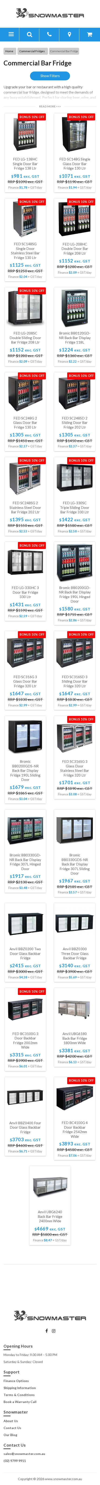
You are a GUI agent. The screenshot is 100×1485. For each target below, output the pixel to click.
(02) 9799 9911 (14, 1461)
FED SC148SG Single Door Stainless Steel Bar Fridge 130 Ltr (25, 251)
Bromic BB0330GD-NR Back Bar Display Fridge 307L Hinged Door (25, 862)
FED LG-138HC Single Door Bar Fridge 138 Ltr (25, 163)
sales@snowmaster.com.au (24, 1454)
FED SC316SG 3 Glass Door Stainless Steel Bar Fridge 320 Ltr (74, 768)
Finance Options (16, 1381)
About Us (10, 1421)
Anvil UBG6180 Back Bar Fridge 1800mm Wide (74, 1038)
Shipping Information (19, 1388)
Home (9, 51)
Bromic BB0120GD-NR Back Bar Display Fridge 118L (75, 337)
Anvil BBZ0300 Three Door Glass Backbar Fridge (75, 953)
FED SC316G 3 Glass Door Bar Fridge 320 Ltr (25, 681)
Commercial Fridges (32, 51)
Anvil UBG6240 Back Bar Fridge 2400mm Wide (50, 1216)
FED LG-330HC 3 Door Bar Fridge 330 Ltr (25, 592)
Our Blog (10, 1435)
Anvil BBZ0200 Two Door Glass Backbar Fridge (25, 953)
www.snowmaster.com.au (63, 1479)
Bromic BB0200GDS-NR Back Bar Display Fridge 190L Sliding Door (25, 770)
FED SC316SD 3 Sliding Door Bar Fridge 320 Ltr (75, 681)
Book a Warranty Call (20, 1402)
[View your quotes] (89, 35)
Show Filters (50, 76)
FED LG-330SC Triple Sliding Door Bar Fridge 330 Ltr (74, 507)
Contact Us (12, 1428)
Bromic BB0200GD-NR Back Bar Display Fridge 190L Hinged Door (75, 594)
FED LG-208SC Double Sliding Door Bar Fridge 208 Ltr (25, 337)
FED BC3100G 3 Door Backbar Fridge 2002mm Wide (25, 1040)
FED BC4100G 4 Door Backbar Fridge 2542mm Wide (75, 1129)
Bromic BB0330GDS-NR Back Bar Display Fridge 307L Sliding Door (75, 864)
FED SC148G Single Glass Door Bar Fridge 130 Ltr (74, 163)
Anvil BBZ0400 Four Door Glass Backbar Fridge (25, 1127)
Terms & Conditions (19, 1395)
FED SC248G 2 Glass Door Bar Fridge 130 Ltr (25, 422)
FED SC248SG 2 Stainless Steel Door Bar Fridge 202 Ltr (25, 507)
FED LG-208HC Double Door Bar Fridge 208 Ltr (74, 248)
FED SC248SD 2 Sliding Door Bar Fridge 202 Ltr (75, 422)
